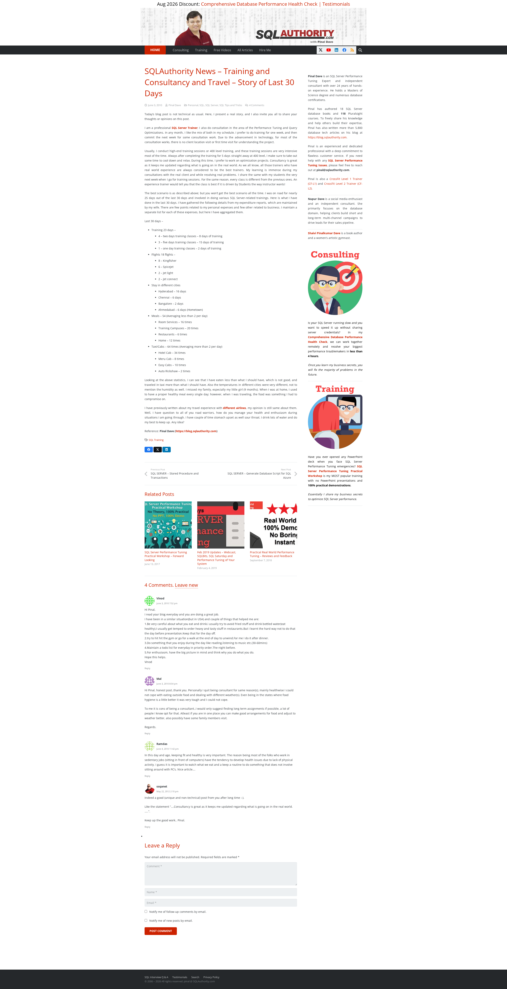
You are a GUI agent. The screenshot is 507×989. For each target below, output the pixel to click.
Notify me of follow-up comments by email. (177, 912)
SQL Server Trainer (184, 128)
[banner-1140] (253, 27)
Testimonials (336, 4)
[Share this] (149, 449)
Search (195, 977)
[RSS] (352, 50)
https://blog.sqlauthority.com (327, 137)
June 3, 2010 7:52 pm (166, 603)
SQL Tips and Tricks (230, 105)
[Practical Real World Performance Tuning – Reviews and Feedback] (273, 525)
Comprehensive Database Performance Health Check (259, 4)
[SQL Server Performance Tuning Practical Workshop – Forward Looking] (168, 525)
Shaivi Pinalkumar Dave (324, 233)
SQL (201, 105)
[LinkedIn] (336, 50)
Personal (193, 105)
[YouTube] (329, 50)
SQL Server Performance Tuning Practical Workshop (335, 471)
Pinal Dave (175, 105)
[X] (321, 50)
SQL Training (156, 440)
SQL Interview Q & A (156, 977)
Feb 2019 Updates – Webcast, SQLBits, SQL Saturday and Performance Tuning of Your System (216, 558)
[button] (360, 50)
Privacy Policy (211, 977)
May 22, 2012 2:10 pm (167, 791)
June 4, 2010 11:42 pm (167, 748)
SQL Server (211, 105)
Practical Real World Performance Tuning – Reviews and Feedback (272, 554)
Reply (147, 668)
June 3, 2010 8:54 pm (166, 683)
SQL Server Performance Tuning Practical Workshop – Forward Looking (166, 556)
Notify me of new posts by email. (171, 920)
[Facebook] (344, 50)
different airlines (234, 408)
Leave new (186, 585)
